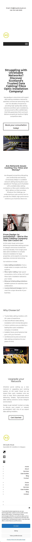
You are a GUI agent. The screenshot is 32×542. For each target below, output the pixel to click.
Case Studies (25, 473)
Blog (27, 476)
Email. (16, 8)
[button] (29, 508)
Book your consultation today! (16, 126)
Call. (16, 10)
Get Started (16, 417)
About (27, 469)
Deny (16, 531)
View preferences (16, 535)
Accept (16, 526)
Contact (26, 478)
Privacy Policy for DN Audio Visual (16, 539)
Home (27, 466)
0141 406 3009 (10, 452)
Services (26, 471)
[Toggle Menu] (26, 44)
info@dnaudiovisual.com (13, 456)
